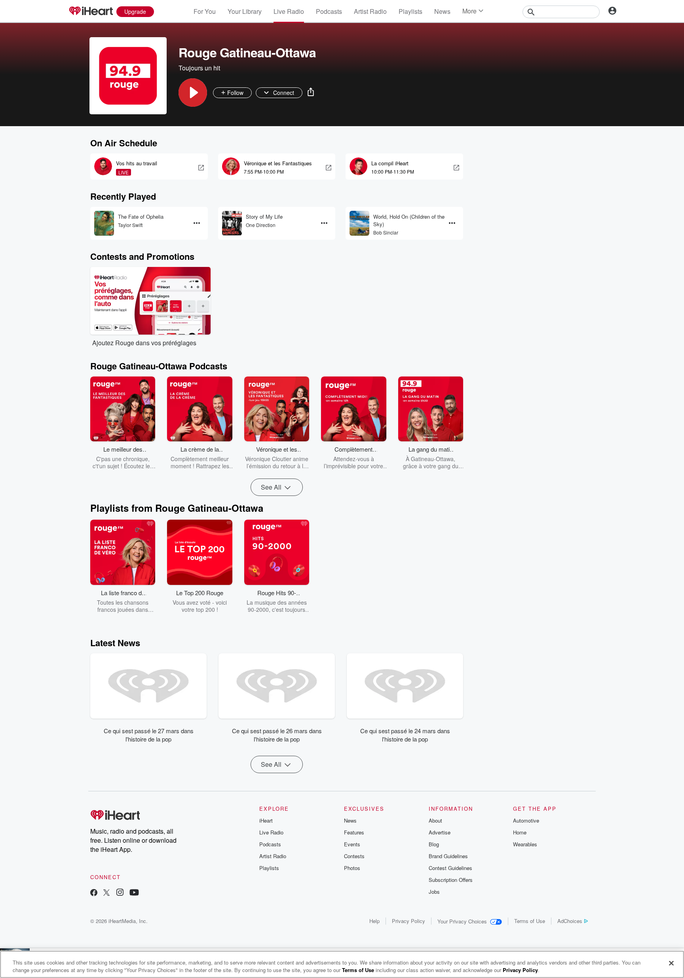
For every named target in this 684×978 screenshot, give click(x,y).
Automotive (526, 820)
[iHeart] (90, 11)
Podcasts (329, 11)
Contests (354, 856)
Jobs (434, 891)
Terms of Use (529, 921)
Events (352, 844)
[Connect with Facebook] (93, 893)
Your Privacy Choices (462, 921)
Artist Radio (370, 11)
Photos (352, 868)
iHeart (266, 820)
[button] (193, 92)
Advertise (439, 832)
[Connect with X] (106, 893)
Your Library (245, 11)
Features (354, 832)
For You (205, 11)
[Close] (671, 963)
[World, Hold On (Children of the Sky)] (359, 223)
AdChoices (569, 921)
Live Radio (289, 11)
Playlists (410, 11)
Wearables (525, 844)
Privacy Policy (408, 921)
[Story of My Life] (232, 223)
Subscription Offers (451, 879)
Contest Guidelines (450, 868)
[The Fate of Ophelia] (104, 223)
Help (374, 921)
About (435, 820)
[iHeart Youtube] (134, 893)
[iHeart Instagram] (120, 893)
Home (519, 832)
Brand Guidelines (448, 856)
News (442, 11)
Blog (434, 844)
